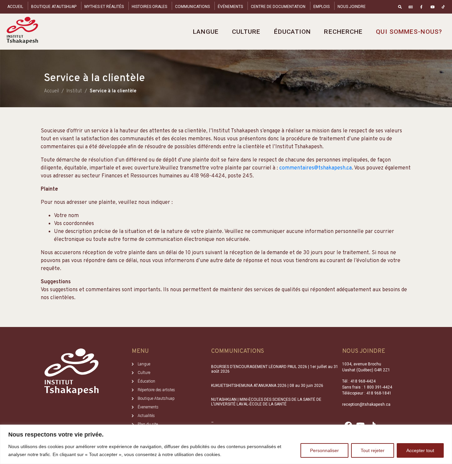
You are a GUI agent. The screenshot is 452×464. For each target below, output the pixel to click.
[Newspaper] (411, 7)
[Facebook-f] (422, 7)
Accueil (15, 6)
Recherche (343, 31)
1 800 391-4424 (378, 387)
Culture (246, 31)
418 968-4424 (363, 381)
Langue (206, 31)
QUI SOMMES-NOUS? (409, 31)
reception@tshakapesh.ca (366, 404)
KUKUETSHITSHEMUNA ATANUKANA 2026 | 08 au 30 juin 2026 (267, 385)
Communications (192, 6)
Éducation (292, 31)
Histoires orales (149, 6)
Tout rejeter (372, 450)
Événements (230, 6)
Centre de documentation (278, 6)
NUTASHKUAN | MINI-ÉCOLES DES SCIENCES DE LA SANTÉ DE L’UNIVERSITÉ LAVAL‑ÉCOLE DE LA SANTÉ (266, 401)
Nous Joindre (363, 351)
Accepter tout (420, 450)
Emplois (321, 6)
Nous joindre (352, 6)
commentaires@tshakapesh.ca (315, 168)
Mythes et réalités (104, 6)
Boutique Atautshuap (53, 6)
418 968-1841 (378, 393)
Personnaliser (324, 450)
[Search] (400, 7)
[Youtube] (432, 7)
